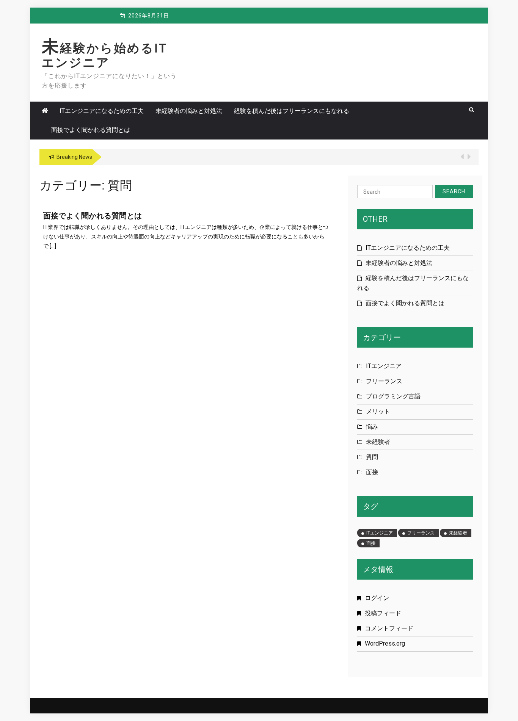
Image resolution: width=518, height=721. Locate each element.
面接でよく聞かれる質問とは (90, 129)
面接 (372, 472)
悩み (372, 426)
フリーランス (384, 381)
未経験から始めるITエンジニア (104, 55)
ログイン (377, 598)
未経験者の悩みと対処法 (188, 110)
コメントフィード (389, 628)
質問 (372, 457)
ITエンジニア (384, 366)
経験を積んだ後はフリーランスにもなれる (291, 110)
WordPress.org (385, 643)
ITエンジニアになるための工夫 (102, 110)
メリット (378, 411)
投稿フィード (383, 613)
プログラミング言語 (393, 396)
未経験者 (378, 441)
